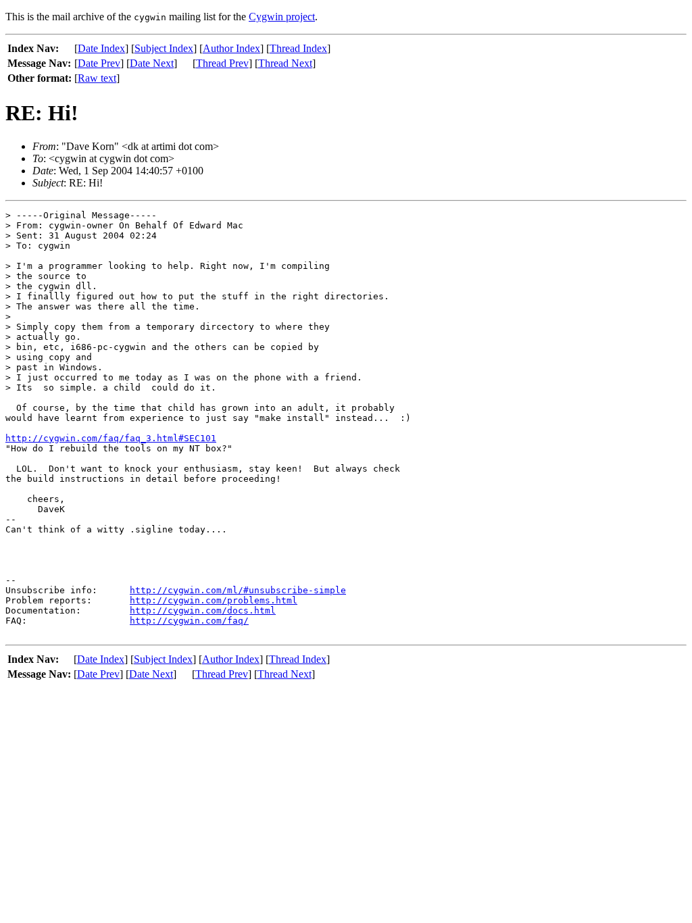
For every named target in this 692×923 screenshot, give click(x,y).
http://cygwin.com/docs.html (203, 610)
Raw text (97, 78)
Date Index (101, 48)
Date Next (152, 63)
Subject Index (163, 48)
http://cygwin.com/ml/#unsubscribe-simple (238, 590)
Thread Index (298, 48)
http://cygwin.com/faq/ (189, 621)
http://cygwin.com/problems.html (213, 600)
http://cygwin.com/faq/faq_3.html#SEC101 (110, 438)
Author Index (231, 48)
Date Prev (99, 63)
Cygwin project (282, 16)
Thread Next (285, 63)
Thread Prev (222, 63)
